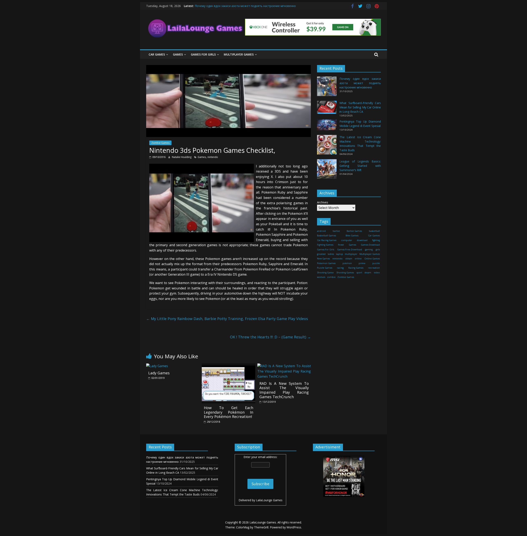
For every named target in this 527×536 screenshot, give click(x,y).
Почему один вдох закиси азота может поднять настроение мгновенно (245, 6)
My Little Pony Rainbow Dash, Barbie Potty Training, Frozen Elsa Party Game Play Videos (227, 318)
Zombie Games (160, 143)
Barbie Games (354, 231)
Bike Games (352, 235)
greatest (321, 254)
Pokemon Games (326, 263)
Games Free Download (349, 249)
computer (346, 240)
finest (341, 244)
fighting (376, 240)
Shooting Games (345, 272)
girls (378, 249)
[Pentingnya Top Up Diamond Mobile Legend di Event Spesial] (327, 126)
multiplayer (351, 254)
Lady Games (159, 372)
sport (359, 272)
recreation (374, 267)
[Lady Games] (157, 366)
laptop (339, 254)
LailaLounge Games (269, 500)
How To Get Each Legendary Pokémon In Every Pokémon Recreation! (228, 412)
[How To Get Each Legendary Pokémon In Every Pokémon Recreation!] (228, 366)
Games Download (370, 244)
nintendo (213, 157)
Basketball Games (326, 235)
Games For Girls (203, 54)
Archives (322, 202)
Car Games (157, 54)
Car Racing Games (326, 240)
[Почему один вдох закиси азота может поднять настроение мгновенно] (327, 88)
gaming (369, 249)
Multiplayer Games (239, 54)
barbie (336, 231)
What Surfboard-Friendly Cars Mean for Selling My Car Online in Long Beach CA (360, 107)
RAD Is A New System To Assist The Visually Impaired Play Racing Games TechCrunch (284, 390)
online (358, 258)
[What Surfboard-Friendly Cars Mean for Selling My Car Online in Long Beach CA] (327, 109)
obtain (348, 258)
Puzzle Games (324, 267)
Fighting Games (325, 244)
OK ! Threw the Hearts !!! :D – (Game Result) (270, 336)
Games (178, 54)
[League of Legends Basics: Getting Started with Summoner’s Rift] (327, 170)
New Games (323, 258)
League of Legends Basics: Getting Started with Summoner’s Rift (360, 165)
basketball (374, 231)
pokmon (347, 263)
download (362, 240)
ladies (331, 254)
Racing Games (355, 267)
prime (362, 263)
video (377, 272)
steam (368, 272)
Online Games (372, 258)
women (321, 277)
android (321, 231)
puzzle (376, 263)
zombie (331, 277)
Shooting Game (325, 272)
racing (340, 267)
